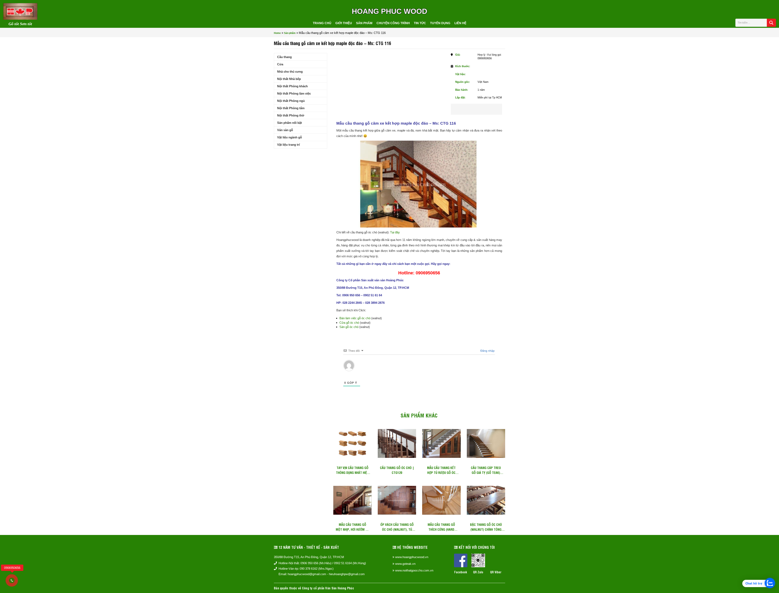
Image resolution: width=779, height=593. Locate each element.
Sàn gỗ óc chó (348, 327)
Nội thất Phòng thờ (290, 115)
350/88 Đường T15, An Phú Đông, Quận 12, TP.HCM (309, 557)
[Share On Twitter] (482, 109)
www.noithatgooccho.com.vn (414, 570)
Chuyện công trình (393, 23)
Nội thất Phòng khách (292, 86)
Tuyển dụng (440, 23)
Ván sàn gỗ (285, 130)
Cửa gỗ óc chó (349, 322)
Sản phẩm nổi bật (289, 122)
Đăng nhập (487, 350)
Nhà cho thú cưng (290, 71)
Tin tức (420, 23)
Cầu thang (284, 57)
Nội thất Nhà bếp (289, 79)
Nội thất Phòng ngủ (291, 100)
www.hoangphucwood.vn (411, 557)
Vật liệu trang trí (288, 144)
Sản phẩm (364, 23)
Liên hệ (460, 23)
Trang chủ (322, 23)
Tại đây (395, 232)
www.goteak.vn (405, 563)
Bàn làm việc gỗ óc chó (354, 318)
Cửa (280, 64)
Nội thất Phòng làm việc (294, 93)
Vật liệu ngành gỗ (289, 137)
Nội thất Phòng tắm (290, 108)
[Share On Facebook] (469, 109)
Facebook (460, 572)
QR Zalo (478, 572)
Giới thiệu (343, 23)
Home (277, 33)
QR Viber (495, 572)
